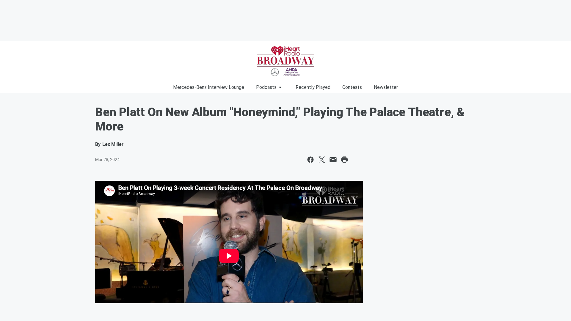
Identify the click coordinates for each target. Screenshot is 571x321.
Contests (352, 87)
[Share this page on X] (322, 159)
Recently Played (313, 87)
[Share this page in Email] (333, 159)
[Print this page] (344, 159)
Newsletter (386, 87)
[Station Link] (285, 61)
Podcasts (266, 87)
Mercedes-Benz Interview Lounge (208, 87)
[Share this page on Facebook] (310, 159)
